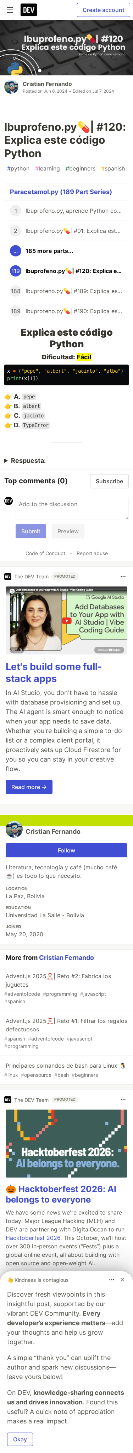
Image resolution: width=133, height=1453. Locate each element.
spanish (113, 168)
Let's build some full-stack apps (54, 672)
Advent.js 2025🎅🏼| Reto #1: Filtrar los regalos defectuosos (65, 1033)
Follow (66, 850)
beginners (80, 168)
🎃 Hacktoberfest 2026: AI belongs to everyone (61, 1194)
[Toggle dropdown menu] (123, 576)
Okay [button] (20, 1439)
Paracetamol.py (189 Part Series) (61, 191)
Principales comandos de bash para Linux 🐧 (65, 1070)
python (18, 168)
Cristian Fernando (47, 83)
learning (47, 168)
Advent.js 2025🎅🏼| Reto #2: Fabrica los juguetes (57, 988)
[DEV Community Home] (29, 10)
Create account (103, 9)
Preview (68, 531)
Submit (30, 531)
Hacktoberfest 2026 (33, 1237)
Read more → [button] (29, 786)
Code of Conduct (45, 553)
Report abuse (92, 553)
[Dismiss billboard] (122, 1279)
